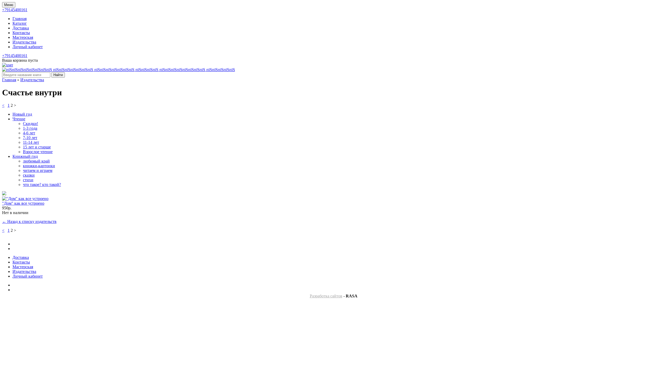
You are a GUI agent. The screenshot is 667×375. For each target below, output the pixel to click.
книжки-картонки (39, 166)
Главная (20, 18)
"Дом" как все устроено (23, 203)
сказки (29, 175)
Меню (8, 5)
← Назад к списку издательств (29, 221)
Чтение (19, 119)
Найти (58, 75)
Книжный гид (25, 156)
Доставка (21, 28)
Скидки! (30, 123)
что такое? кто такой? (42, 184)
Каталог (20, 23)
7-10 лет (30, 137)
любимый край (36, 161)
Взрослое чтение (38, 151)
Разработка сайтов (326, 296)
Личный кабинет (28, 47)
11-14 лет (31, 142)
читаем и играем (37, 170)
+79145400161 (14, 10)
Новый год (22, 114)
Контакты (21, 32)
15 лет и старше (37, 147)
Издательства (24, 42)
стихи (28, 180)
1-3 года (30, 128)
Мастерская (23, 37)
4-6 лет (29, 133)
